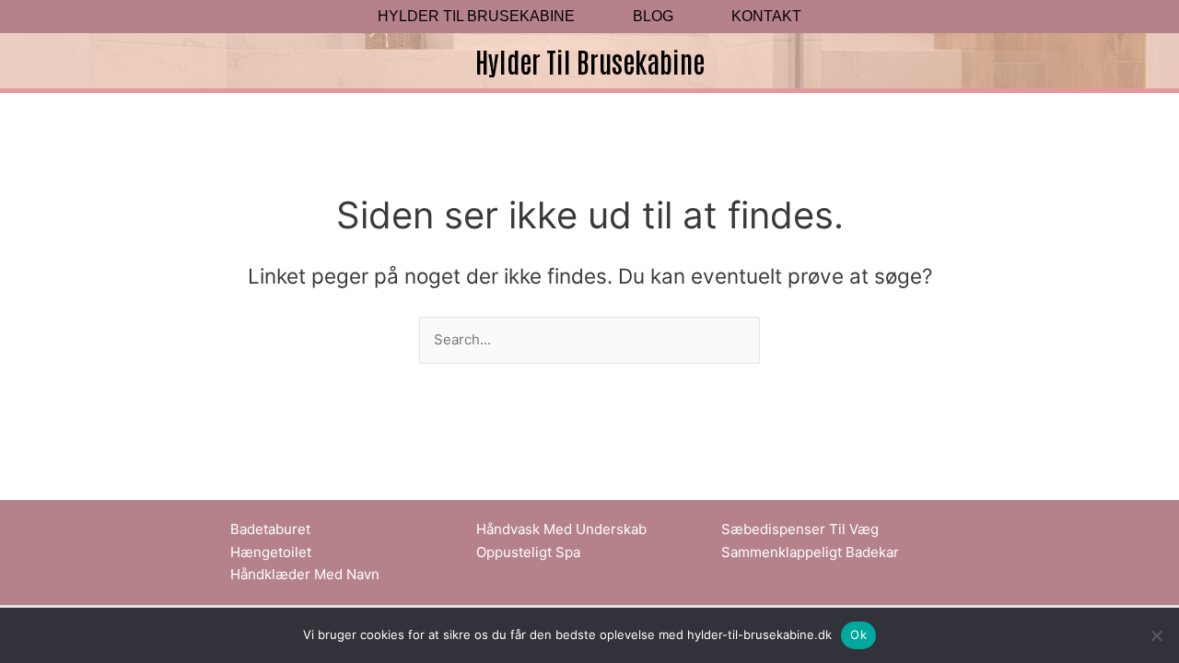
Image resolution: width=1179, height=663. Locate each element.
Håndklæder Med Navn (304, 574)
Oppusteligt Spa (528, 552)
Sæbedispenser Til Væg (800, 529)
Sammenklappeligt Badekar (810, 552)
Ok (858, 634)
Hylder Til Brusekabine (476, 16)
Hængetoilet (270, 552)
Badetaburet (270, 529)
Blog (653, 16)
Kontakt (766, 16)
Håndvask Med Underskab (561, 529)
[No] (1156, 635)
